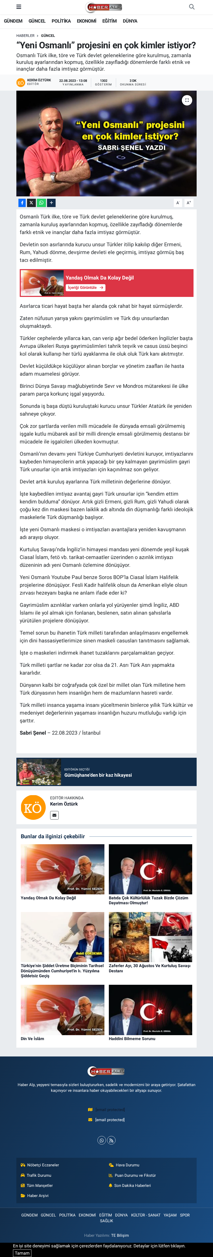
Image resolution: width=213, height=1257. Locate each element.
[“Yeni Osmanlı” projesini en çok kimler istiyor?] (106, 143)
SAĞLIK (106, 1221)
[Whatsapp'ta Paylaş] (41, 203)
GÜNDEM (13, 21)
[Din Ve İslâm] (62, 1009)
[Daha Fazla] (51, 203)
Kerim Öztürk (64, 804)
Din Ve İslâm (32, 1038)
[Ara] (192, 7)
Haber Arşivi (38, 1195)
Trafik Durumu (39, 1175)
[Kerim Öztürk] (33, 807)
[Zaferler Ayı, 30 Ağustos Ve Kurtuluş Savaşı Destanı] (150, 936)
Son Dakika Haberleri (132, 1185)
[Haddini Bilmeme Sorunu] (150, 1009)
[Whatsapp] (101, 1140)
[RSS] (111, 1140)
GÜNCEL (37, 21)
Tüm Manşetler (40, 1185)
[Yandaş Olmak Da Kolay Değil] (62, 869)
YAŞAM (170, 1215)
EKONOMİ (86, 21)
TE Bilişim (120, 1235)
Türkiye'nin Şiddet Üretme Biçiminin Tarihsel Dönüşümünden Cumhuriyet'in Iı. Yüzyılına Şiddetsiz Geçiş (62, 970)
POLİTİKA (61, 21)
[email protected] (110, 1109)
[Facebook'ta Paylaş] (22, 203)
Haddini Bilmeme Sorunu (132, 1038)
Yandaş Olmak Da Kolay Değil (48, 897)
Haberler (25, 36)
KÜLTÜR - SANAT (146, 1215)
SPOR (185, 1215)
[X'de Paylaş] (31, 203)
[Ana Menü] (18, 7)
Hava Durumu (127, 1165)
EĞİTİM (109, 21)
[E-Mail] (54, 815)
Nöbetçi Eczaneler (43, 1165)
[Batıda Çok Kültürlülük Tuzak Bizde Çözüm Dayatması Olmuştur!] (150, 869)
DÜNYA (130, 21)
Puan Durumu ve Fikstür (135, 1175)
